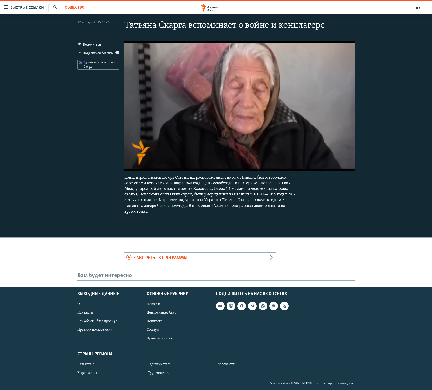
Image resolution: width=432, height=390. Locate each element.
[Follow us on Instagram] (231, 306)
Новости (153, 304)
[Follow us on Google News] (273, 306)
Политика (155, 321)
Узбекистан (227, 364)
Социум (153, 330)
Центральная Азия (161, 313)
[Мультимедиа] (418, 7)
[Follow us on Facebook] (241, 306)
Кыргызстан (87, 373)
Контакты (85, 313)
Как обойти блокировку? (97, 321)
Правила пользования (94, 330)
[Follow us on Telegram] (252, 306)
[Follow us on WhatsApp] (263, 306)
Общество (75, 8)
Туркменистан (160, 373)
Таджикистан (159, 364)
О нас (81, 304)
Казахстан (85, 364)
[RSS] (284, 306)
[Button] (89, 45)
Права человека (159, 338)
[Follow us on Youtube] (220, 306)
